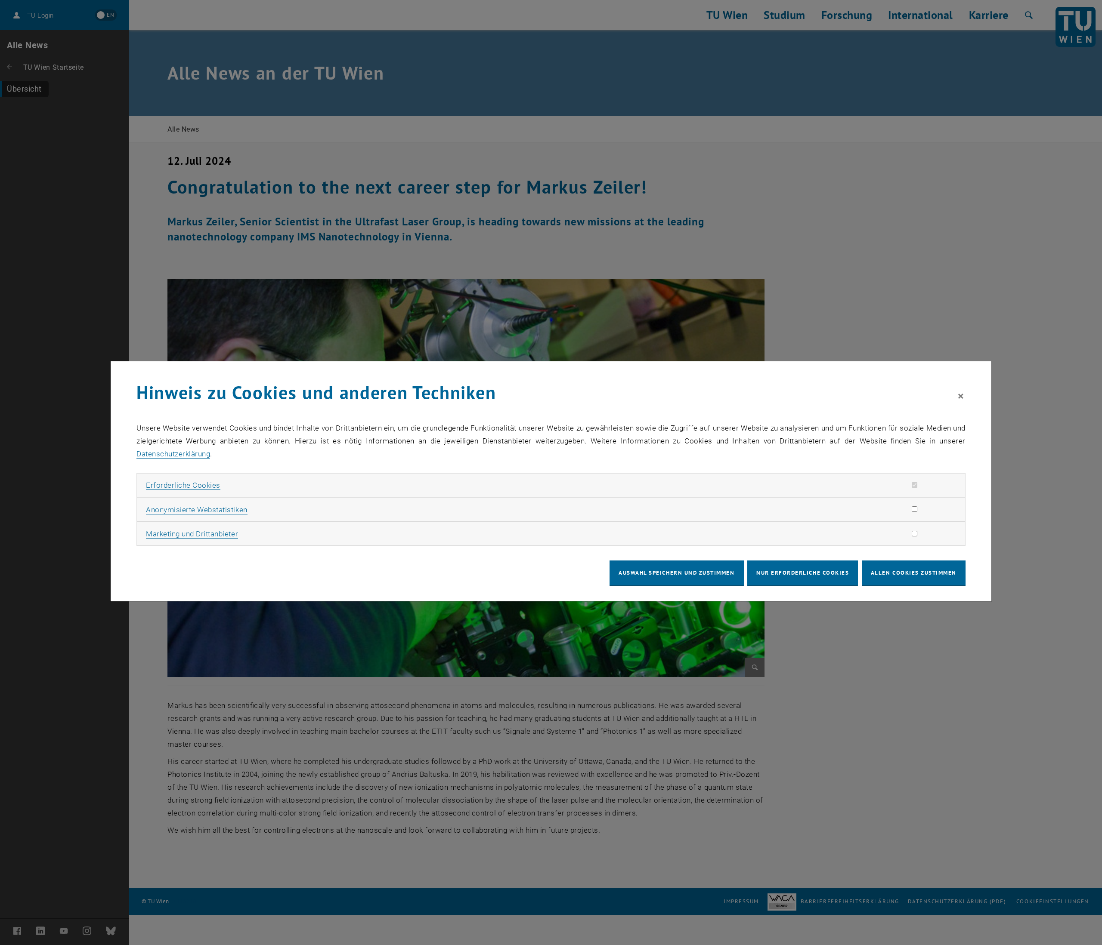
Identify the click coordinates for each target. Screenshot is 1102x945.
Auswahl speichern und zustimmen (676, 572)
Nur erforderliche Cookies (802, 572)
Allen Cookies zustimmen (914, 572)
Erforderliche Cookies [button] (183, 485)
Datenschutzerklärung (173, 453)
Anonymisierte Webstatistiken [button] (196, 509)
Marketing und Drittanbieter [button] (192, 533)
